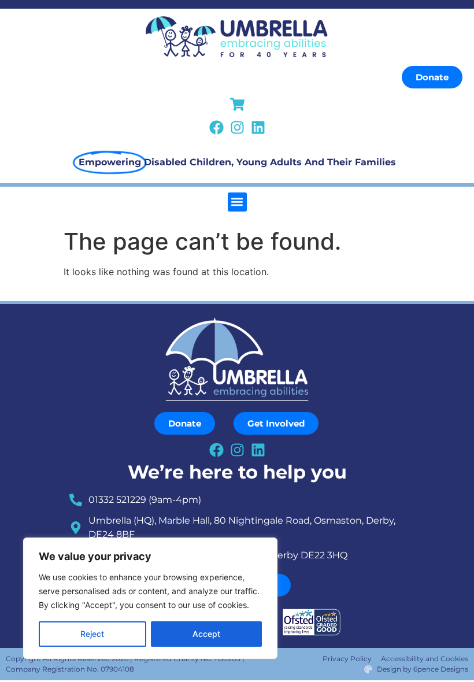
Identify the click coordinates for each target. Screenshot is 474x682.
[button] (237, 202)
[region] (150, 598)
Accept (206, 634)
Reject (92, 634)
